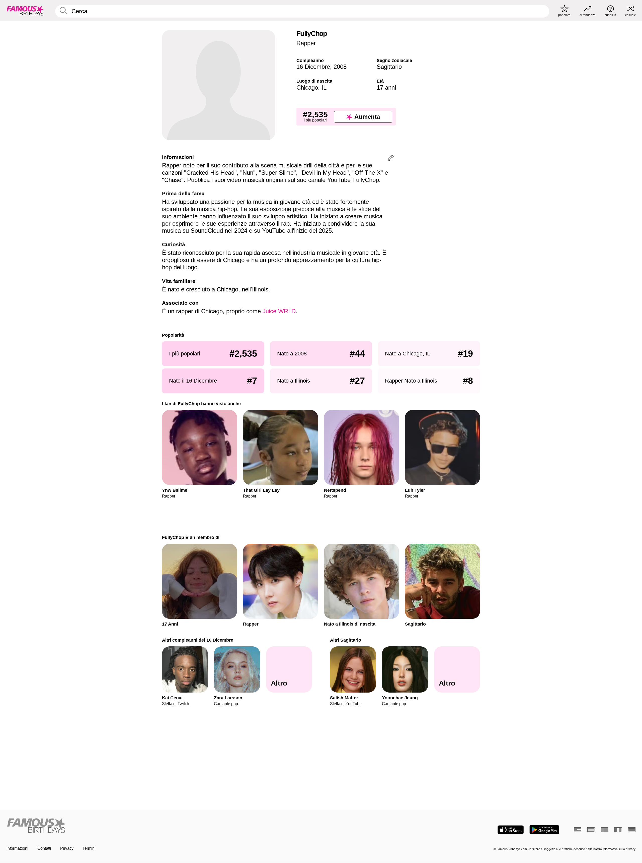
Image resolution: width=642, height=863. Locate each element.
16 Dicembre (313, 66)
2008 (340, 66)
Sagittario (389, 66)
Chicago (307, 87)
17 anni (386, 87)
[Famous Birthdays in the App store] (510, 829)
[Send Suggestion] (391, 158)
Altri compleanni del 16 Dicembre (197, 640)
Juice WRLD (279, 311)
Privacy (66, 848)
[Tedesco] (631, 829)
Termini (89, 848)
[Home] (162, 825)
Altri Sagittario (345, 640)
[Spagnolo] (591, 829)
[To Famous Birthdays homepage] (25, 11)
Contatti (44, 848)
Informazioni (17, 848)
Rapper (306, 43)
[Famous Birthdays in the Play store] (544, 829)
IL (324, 87)
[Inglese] (577, 829)
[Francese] (618, 829)
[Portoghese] (604, 829)
